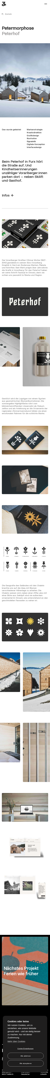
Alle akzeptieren (26, 1063)
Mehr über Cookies (16, 1041)
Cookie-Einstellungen (25, 1048)
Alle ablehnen (25, 1056)
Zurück (8, 14)
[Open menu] (45, 4)
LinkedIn (43, 1074)
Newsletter (25, 1074)
